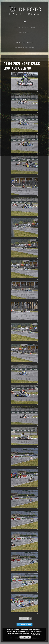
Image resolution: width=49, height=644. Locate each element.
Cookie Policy (36, 633)
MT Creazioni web (29, 48)
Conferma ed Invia (24, 624)
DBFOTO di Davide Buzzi (24, 11)
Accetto (25, 637)
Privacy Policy (20, 43)
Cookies (30, 43)
